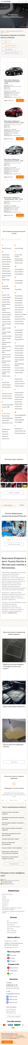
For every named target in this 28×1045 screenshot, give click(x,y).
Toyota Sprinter (19, 357)
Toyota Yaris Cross (20, 431)
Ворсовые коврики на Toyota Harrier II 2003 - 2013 (13, 160)
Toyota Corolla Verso (6, 351)
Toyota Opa (18, 289)
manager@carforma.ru (13, 993)
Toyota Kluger (19, 248)
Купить (20, 100)
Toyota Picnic (19, 300)
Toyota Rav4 (18, 337)
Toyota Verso (19, 399)
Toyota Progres (19, 323)
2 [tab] (10, 539)
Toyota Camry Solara (6, 309)
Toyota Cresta (6, 367)
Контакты (4, 906)
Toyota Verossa (19, 397)
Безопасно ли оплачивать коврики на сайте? (10, 857)
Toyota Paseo (19, 296)
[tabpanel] (14, 529)
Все (8, 920)
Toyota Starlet (19, 368)
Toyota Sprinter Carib (19, 360)
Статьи (4, 896)
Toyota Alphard (6, 259)
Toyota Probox (19, 321)
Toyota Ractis (19, 330)
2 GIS (11, 973)
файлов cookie (13, 1038)
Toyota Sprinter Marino (19, 364)
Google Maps (13, 970)
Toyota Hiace (6, 416)
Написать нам (13, 996)
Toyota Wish (18, 422)
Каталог (13, 917)
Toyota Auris (6, 268)
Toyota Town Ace (20, 383)
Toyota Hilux (5, 420)
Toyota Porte (19, 305)
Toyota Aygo (5, 279)
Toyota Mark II (19, 269)
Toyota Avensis (6, 273)
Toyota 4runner (6, 248)
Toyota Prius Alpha (20, 314)
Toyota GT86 (6, 407)
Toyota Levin (18, 263)
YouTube (12, 958)
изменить (16, 94)
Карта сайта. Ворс (12, 930)
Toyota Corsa (6, 365)
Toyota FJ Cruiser (7, 393)
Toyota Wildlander (20, 415)
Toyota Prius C (19, 316)
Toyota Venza (19, 395)
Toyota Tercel (19, 381)
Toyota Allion (6, 257)
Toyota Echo (5, 382)
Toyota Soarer (19, 353)
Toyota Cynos (6, 376)
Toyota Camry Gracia (6, 305)
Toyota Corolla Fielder (6, 332)
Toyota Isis (5, 434)
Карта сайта (10, 928)
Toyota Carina (6, 312)
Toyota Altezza (6, 261)
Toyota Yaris (18, 428)
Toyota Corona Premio (6, 361)
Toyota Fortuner (7, 396)
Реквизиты (5, 904)
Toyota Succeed (19, 370)
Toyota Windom (19, 420)
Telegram (12, 961)
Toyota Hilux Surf (7, 423)
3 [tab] (13, 539)
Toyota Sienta (19, 350)
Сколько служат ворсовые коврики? (10, 813)
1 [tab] (8, 539)
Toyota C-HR (5, 295)
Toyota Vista (18, 404)
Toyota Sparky (19, 355)
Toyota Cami (5, 299)
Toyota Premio (19, 307)
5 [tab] (17, 539)
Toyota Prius (18, 312)
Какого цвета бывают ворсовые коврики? (12, 829)
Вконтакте (13, 955)
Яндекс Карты (14, 967)
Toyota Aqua (5, 264)
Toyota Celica (6, 317)
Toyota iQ (5, 431)
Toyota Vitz (18, 406)
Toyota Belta (6, 288)
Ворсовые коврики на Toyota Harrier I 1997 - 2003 (13, 198)
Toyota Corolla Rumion (6, 343)
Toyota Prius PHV (20, 319)
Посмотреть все (14, 863)
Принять (7, 1042)
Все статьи (14, 762)
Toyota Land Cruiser (18, 255)
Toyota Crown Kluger (6, 372)
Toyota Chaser (6, 319)
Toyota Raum (19, 335)
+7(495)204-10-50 (12, 613)
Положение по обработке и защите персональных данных (12, 908)
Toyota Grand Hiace (7, 405)
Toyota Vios (18, 401)
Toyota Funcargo (7, 398)
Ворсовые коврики (12, 922)
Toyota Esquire (6, 385)
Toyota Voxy (18, 408)
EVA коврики (10, 924)
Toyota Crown (6, 369)
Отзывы (4, 898)
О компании (5, 902)
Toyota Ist (5, 436)
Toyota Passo (19, 298)
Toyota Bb (5, 286)
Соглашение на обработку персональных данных (13, 911)
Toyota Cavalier (6, 314)
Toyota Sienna (19, 348)
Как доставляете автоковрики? (12, 848)
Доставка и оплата (7, 894)
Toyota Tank (18, 379)
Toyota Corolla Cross (6, 328)
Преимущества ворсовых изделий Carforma (13, 818)
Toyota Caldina (6, 297)
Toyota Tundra (19, 386)
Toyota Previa (19, 309)
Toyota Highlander (7, 418)
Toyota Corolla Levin (6, 339)
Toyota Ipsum (6, 429)
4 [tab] (15, 539)
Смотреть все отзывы (14, 544)
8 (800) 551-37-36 (11, 985)
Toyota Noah (18, 283)
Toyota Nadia (19, 280)
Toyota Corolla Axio (6, 324)
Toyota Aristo (6, 266)
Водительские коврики (13, 926)
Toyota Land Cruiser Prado (19, 259)
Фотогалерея (5, 900)
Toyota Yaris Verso (20, 433)
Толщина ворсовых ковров (10, 839)
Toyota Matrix (19, 274)
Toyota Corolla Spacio (6, 347)
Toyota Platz (18, 303)
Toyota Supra (19, 372)
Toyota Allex (5, 255)
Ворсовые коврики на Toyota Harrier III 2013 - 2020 (14, 121)
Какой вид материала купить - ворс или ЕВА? (11, 834)
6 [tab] (19, 539)
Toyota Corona (6, 354)
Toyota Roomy (19, 339)
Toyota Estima (6, 387)
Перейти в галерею (14, 492)
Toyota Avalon (6, 271)
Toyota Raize (19, 332)
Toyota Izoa (5, 438)
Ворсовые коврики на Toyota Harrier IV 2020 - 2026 (12, 81)
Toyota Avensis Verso (6, 276)
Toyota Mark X (19, 271)
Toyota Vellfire (19, 392)
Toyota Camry (6, 302)
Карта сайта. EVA (11, 932)
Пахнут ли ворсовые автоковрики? (8, 843)
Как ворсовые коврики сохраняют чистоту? (13, 823)
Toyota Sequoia (19, 346)
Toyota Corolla (6, 321)
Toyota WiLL (18, 417)
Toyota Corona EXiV (6, 357)
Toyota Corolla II (7, 336)
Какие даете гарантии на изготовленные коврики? (10, 852)
